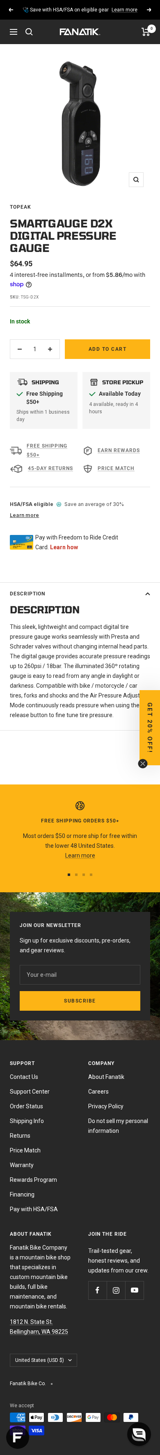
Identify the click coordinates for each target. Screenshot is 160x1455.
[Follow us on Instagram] (116, 1290)
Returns (20, 1135)
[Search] (29, 32)
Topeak (20, 207)
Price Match (25, 1150)
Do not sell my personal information (118, 1126)
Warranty (22, 1165)
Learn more (124, 10)
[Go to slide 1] (69, 874)
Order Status (26, 1106)
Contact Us (24, 1077)
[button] (149, 727)
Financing (22, 1194)
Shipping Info (27, 1121)
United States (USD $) (39, 1360)
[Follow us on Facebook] (97, 1290)
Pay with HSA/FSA (34, 1209)
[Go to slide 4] (91, 874)
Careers (98, 1091)
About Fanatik (106, 1077)
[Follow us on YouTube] (134, 1290)
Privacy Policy (105, 1106)
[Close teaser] (143, 764)
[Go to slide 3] (83, 874)
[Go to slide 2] (76, 874)
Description (27, 594)
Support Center (30, 1091)
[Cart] (146, 32)
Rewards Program (33, 1179)
